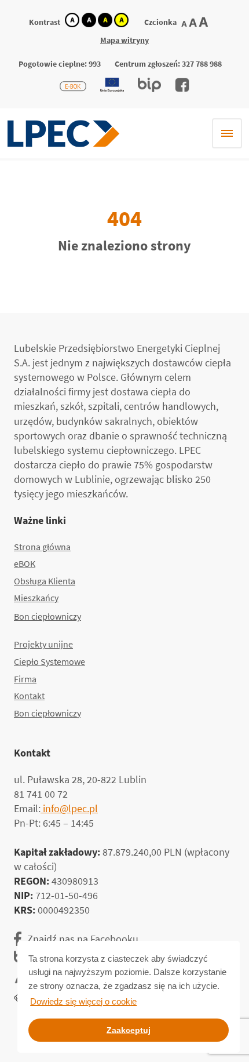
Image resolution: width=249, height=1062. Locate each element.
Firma (25, 679)
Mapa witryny (124, 40)
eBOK (24, 563)
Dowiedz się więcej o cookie (83, 1001)
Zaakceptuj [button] (129, 1030)
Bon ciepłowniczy (47, 616)
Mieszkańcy (36, 597)
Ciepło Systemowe (49, 661)
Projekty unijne (43, 644)
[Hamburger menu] (227, 133)
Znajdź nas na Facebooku (82, 938)
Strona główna (42, 546)
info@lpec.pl (69, 808)
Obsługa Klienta (44, 581)
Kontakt (29, 695)
